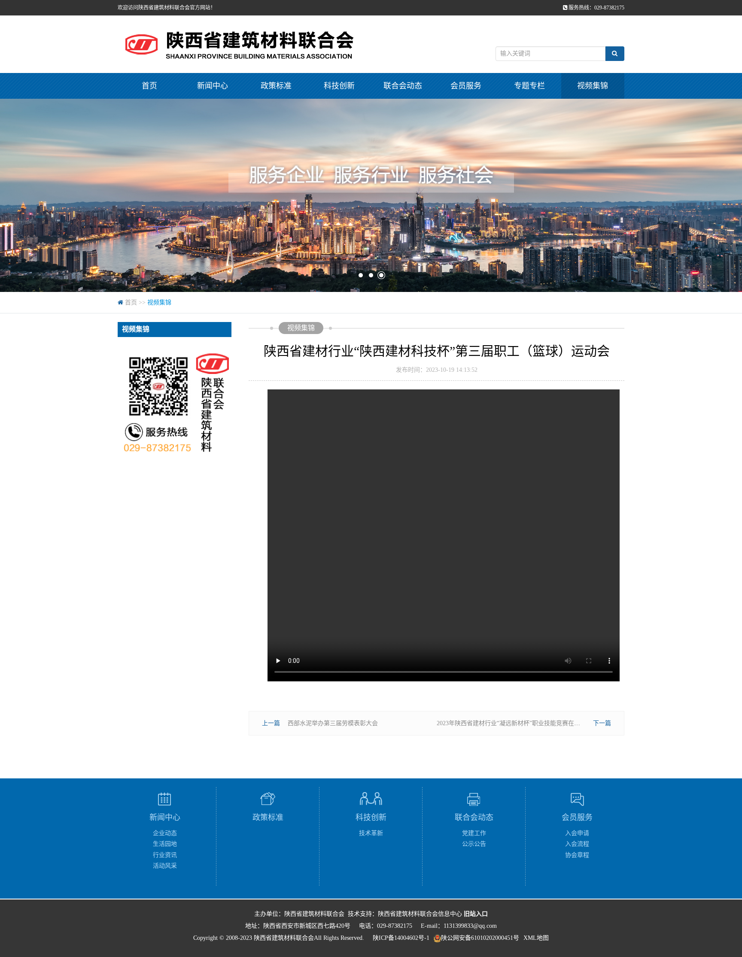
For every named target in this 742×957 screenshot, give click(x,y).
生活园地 (165, 844)
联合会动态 (402, 86)
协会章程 (577, 855)
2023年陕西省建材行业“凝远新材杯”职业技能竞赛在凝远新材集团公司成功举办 (541, 723)
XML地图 (536, 938)
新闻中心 (212, 86)
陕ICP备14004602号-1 (401, 938)
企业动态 (165, 833)
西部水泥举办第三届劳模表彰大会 (333, 723)
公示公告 (474, 844)
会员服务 (465, 86)
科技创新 (339, 86)
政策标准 (276, 86)
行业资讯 (165, 855)
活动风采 (165, 866)
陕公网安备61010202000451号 (480, 938)
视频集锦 (592, 86)
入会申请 (577, 833)
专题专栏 (529, 86)
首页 (149, 86)
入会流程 (577, 844)
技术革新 (371, 833)
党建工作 (474, 833)
